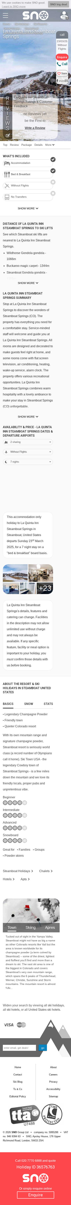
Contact (17, 1074)
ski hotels (13, 1009)
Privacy (53, 1081)
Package (26, 144)
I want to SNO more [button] (14, 6)
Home (6, 24)
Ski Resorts (40, 24)
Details (38, 144)
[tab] (8, 703)
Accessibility (53, 1089)
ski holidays (56, 1005)
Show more (26, 282)
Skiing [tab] (31, 927)
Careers (53, 1074)
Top (5, 144)
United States (12, 28)
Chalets (44, 871)
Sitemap (53, 1096)
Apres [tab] (50, 927)
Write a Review (35, 128)
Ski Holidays (22, 24)
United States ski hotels (44, 1009)
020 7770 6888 (31, 1160)
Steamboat (31, 28)
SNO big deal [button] (58, 4)
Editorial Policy (17, 1096)
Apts (24, 879)
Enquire (35, 1195)
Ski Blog (17, 1081)
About (53, 1067)
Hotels (7, 879)
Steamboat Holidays (16, 871)
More (48, 144)
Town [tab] (12, 927)
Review (14, 144)
